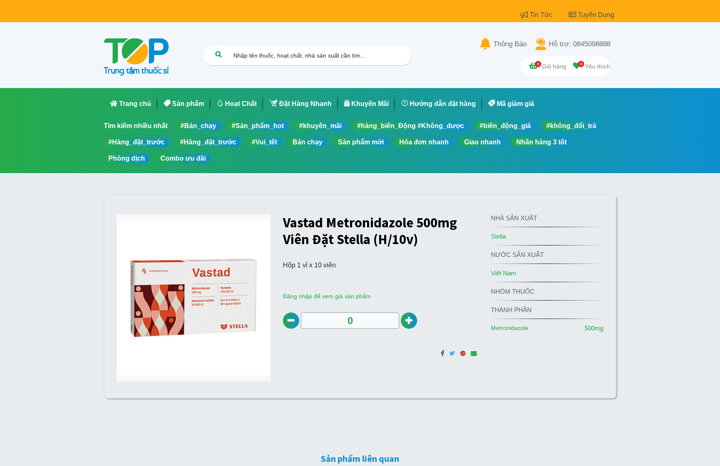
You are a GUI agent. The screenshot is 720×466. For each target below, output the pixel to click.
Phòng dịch (126, 158)
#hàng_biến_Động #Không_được (410, 125)
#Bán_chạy (198, 125)
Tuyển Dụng (596, 14)
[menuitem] (131, 103)
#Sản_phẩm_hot (258, 125)
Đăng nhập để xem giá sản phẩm (327, 296)
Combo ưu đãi (183, 158)
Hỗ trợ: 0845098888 (579, 44)
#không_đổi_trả (571, 125)
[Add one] (409, 320)
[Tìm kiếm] (218, 54)
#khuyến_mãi (320, 125)
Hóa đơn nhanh (424, 142)
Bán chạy (307, 142)
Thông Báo (510, 44)
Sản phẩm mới (361, 142)
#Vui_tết (264, 142)
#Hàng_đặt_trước (136, 142)
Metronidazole (509, 328)
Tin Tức (542, 14)
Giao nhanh (482, 142)
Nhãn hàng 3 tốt (541, 142)
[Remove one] (291, 320)
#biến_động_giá (505, 125)
